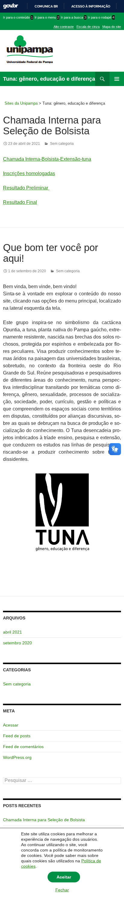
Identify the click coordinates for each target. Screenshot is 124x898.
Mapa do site (111, 26)
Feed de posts (16, 735)
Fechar (62, 890)
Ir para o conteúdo (18, 17)
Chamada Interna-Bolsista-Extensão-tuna (47, 159)
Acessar (10, 725)
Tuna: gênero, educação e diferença (49, 79)
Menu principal (117, 79)
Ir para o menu (47, 17)
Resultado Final (20, 202)
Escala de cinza (88, 26)
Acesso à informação (90, 6)
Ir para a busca (73, 17)
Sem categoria (62, 144)
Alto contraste (64, 26)
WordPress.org (17, 757)
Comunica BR (46, 6)
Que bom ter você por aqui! (50, 253)
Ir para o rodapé (101, 17)
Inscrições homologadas (29, 173)
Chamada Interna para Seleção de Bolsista (52, 125)
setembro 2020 (17, 642)
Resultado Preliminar (25, 187)
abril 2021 (12, 632)
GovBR (10, 6)
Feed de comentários (23, 746)
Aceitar (64, 877)
